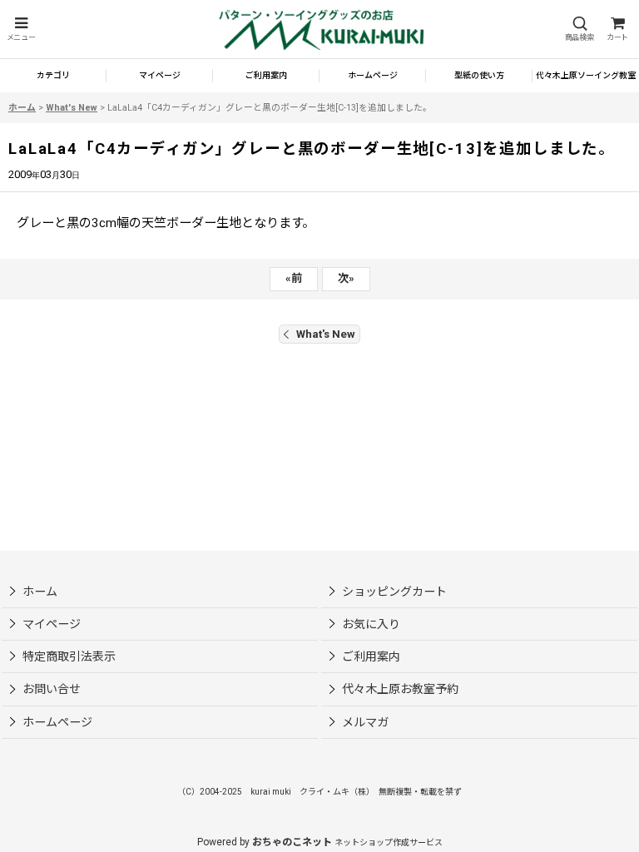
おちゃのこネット (292, 842)
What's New (325, 334)
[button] (20, 29)
